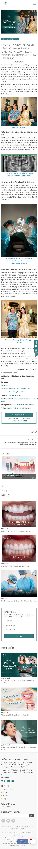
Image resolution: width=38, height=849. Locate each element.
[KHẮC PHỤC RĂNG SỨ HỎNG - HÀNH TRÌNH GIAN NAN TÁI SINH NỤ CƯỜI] (19, 731)
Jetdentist (4, 385)
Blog (4, 799)
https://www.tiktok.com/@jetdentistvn (19, 408)
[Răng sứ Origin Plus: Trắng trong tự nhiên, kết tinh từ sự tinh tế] (19, 513)
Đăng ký (19, 636)
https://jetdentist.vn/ (14, 395)
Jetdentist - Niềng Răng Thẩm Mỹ (12, 392)
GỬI (31, 816)
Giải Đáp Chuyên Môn (10, 39)
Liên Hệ (5, 795)
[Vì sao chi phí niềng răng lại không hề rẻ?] (19, 699)
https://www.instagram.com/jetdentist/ (22, 405)
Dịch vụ (5, 792)
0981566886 (7, 780)
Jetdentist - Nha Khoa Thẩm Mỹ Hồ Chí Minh (15, 389)
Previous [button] (32, 454)
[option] (19, 467)
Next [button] (36, 454)
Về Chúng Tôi (7, 789)
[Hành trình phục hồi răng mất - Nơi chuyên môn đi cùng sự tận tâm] (19, 583)
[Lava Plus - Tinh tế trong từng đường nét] (19, 548)
